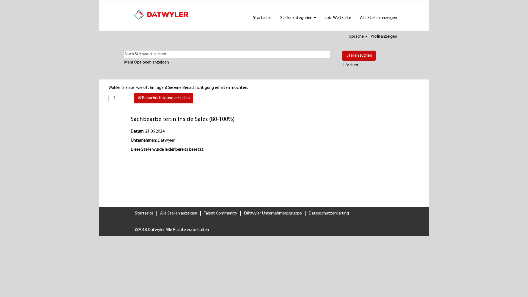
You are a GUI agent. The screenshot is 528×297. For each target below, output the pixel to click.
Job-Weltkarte (338, 18)
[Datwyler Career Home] (161, 14)
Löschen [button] (350, 65)
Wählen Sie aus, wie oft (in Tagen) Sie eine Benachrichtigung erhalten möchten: (178, 88)
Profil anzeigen (383, 36)
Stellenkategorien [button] (296, 18)
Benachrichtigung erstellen (165, 98)
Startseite (262, 18)
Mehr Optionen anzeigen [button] (146, 62)
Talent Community (220, 213)
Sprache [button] (357, 36)
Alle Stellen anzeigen (378, 18)
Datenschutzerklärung (329, 213)
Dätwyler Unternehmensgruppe (273, 213)
